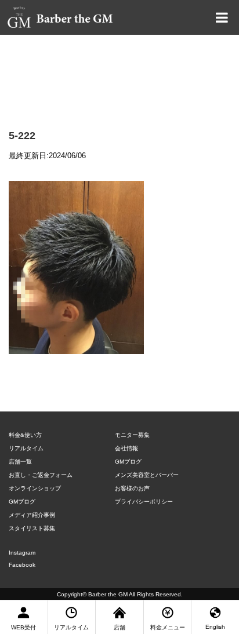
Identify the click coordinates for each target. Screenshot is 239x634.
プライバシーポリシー (144, 501)
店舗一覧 (20, 461)
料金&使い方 (25, 435)
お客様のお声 (132, 488)
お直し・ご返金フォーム (41, 475)
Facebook (22, 565)
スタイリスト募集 (32, 528)
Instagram (22, 552)
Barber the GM (108, 594)
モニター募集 (132, 435)
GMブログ (22, 501)
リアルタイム (26, 448)
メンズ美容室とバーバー (147, 475)
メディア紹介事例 (32, 515)
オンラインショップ (35, 488)
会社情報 (126, 448)
